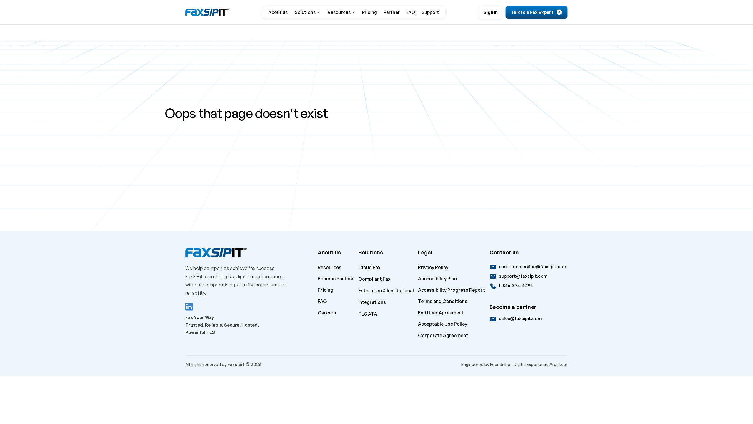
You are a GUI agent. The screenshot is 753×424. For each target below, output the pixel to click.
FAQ (322, 301)
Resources (329, 267)
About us (329, 252)
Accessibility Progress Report (451, 290)
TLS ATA (367, 314)
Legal (425, 252)
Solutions (370, 252)
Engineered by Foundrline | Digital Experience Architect (514, 364)
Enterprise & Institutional (386, 291)
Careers (327, 313)
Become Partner (336, 278)
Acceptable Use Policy (442, 324)
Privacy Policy (433, 267)
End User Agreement (441, 313)
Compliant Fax (374, 279)
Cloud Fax (369, 267)
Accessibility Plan (437, 278)
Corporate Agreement (443, 335)
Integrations (372, 302)
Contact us (504, 252)
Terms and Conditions (442, 301)
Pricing (325, 290)
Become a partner (513, 307)
